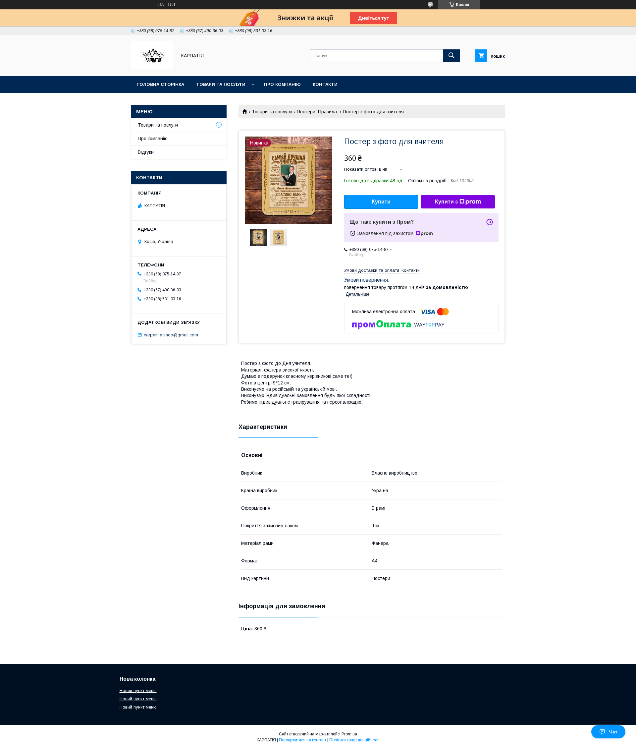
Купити (381, 201)
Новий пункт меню (138, 690)
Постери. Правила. (317, 111)
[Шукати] (451, 55)
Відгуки (146, 152)
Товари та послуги (220, 84)
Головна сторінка (160, 84)
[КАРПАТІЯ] (152, 67)
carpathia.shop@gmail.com (171, 334)
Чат (613, 731)
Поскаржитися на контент (302, 740)
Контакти (325, 84)
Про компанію (282, 84)
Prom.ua (349, 734)
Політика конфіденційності (354, 740)
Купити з (446, 201)
